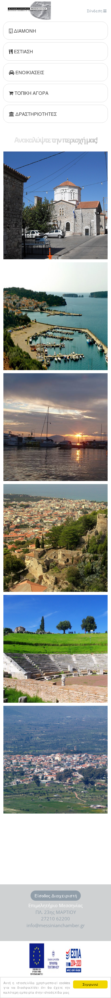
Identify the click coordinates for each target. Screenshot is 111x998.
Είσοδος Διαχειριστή (56, 896)
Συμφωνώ (90, 984)
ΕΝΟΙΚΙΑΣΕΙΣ (29, 72)
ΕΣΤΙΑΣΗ (23, 51)
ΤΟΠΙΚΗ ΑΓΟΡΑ (30, 93)
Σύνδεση (95, 10)
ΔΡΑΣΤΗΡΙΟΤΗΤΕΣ (35, 114)
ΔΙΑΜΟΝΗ (24, 30)
